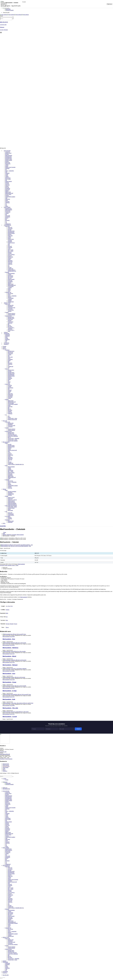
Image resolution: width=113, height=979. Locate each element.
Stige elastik (10, 510)
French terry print (11, 307)
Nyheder (4, 346)
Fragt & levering (6, 766)
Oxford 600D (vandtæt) (10, 196)
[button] (1, 15)
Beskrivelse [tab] (5, 567)
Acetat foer (7, 151)
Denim (6, 166)
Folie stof (10, 246)
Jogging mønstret (11, 314)
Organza (7, 195)
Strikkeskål (7, 334)
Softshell (9, 300)
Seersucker (10, 260)
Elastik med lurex (11, 502)
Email (17, 565)
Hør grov (10, 278)
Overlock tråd (11, 513)
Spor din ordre (6, 12)
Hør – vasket (10, 251)
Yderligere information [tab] (7, 568)
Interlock (7, 182)
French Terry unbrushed (10, 322)
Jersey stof (7, 184)
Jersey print (7, 215)
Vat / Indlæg (7, 516)
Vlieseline (10, 518)
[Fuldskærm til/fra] (1, 977)
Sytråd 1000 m (11, 515)
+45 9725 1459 (3, 751)
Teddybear (7, 202)
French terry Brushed (10, 320)
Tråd (6, 340)
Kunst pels (7, 189)
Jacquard (7, 183)
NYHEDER (6, 343)
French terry (7, 212)
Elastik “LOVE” (11, 497)
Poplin (9, 259)
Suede (6, 200)
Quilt (6, 197)
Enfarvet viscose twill (12, 419)
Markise (7, 190)
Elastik (6, 338)
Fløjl (6, 171)
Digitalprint (10, 306)
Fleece (9, 294)
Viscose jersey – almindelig (11, 328)
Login (4, 768)
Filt (6, 169)
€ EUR (6, 779)
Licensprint (10, 308)
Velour (6, 206)
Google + (13, 565)
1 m (6, 606)
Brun (7, 620)
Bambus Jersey (8, 153)
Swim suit (7, 201)
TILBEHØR (6, 333)
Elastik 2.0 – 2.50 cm (12, 499)
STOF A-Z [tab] (5, 787)
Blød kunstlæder (8, 155)
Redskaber (7, 335)
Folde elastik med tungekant (11, 505)
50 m (11, 606)
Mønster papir (11, 521)
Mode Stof (7, 226)
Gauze (6, 175)
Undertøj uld (7, 223)
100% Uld (10, 227)
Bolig (6, 465)
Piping (9, 509)
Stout (9, 291)
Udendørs (7, 479)
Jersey (9, 358)
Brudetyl (7, 161)
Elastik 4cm (10, 498)
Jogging (7, 186)
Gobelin (7, 176)
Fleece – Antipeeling (9, 170)
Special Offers (3, 526)
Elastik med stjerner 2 (12, 504)
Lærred (9, 398)
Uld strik (9, 267)
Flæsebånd (10, 492)
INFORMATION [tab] (6, 788)
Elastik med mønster (12, 503)
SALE (4, 523)
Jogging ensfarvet (11, 313)
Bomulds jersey (8, 156)
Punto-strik (10, 406)
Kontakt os (6, 344)
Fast (6, 616)
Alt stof (4, 347)
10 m (9, 606)
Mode (6, 443)
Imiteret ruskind (8, 181)
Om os (4, 769)
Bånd (6, 337)
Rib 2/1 (6, 218)
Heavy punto (8, 179)
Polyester (7, 623)
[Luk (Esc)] (4, 977)
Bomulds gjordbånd (12, 491)
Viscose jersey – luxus (12, 418)
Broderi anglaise (8, 160)
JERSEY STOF (7, 302)
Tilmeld (78, 728)
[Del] (3, 977)
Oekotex (7, 609)
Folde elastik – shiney (12, 506)
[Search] (12, 17)
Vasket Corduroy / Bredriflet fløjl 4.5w (12, 270)
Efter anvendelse (6, 442)
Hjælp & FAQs (6, 763)
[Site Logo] (14, 14)
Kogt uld (7, 187)
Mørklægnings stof (9, 193)
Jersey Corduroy (11, 254)
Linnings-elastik (11, 508)
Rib (6, 219)
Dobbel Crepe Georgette (10, 167)
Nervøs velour (8, 194)
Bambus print (10, 305)
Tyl (6, 203)
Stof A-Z (4, 348)
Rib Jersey (7, 220)
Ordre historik (5, 767)
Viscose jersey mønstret (11, 310)
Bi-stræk (7, 154)
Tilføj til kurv (109, 4)
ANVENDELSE (7, 225)
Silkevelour (7, 199)
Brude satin (7, 162)
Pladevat (9, 517)
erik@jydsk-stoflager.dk (5, 754)
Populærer (7, 349)
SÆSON (6, 332)
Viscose (15, 623)
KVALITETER (7, 150)
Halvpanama (7, 177)
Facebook (2, 565)
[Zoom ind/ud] (0, 977)
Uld (6, 205)
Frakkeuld (7, 173)
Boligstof (7, 272)
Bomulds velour (8, 159)
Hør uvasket (10, 276)
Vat (6, 341)
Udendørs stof (8, 292)
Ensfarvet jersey (8, 315)
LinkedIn (9, 565)
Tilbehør (4, 489)
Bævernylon (7, 163)
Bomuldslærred (8, 157)
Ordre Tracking (6, 765)
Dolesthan (7, 168)
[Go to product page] (58, 634)
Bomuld (11, 623)
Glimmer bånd (11, 493)
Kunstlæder (7, 188)
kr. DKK (4, 778)
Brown (7, 627)
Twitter (5, 565)
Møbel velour (8, 192)
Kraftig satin (10, 256)
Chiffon (6, 164)
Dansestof (10, 378)
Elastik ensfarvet (11, 500)
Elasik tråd (10, 512)
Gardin (6, 174)
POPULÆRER (7, 207)
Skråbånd (10, 495)
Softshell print (11, 301)
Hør (6, 180)
